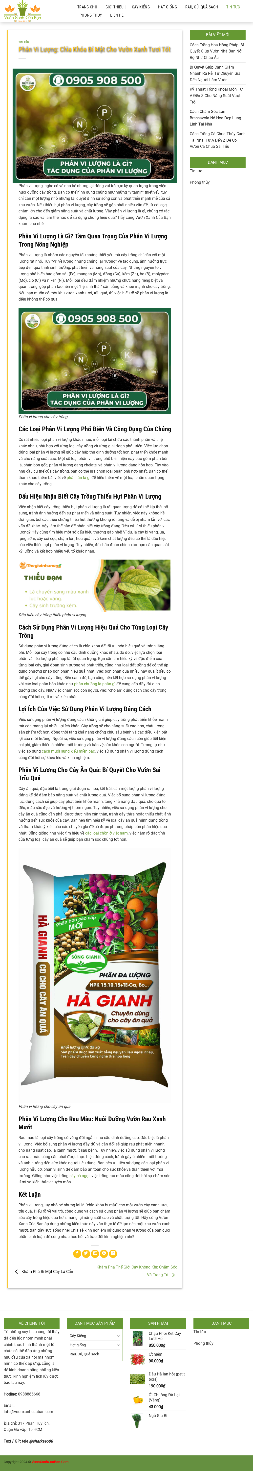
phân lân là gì (78, 477)
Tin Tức (233, 7)
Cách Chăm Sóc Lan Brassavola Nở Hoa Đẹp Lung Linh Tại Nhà (215, 118)
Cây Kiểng (141, 7)
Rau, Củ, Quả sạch (201, 7)
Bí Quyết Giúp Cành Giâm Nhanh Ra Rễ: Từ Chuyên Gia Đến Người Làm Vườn (215, 73)
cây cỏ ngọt (79, 1175)
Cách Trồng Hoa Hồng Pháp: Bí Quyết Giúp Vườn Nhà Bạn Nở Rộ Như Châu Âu (217, 51)
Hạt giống (167, 7)
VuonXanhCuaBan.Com (50, 1462)
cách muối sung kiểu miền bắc (68, 751)
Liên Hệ (117, 15)
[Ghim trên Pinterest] (104, 1254)
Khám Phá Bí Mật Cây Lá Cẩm (47, 1271)
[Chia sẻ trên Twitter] (86, 1254)
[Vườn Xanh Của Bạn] (35, 11)
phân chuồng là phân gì (94, 684)
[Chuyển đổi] (118, 1336)
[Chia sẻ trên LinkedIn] (113, 1254)
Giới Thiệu (114, 7)
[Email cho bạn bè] (95, 1254)
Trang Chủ (87, 7)
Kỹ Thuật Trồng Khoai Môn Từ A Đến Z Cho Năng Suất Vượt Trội (216, 95)
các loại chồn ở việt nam (106, 833)
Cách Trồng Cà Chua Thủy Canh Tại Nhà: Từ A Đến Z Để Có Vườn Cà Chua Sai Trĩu (218, 140)
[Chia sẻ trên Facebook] (77, 1254)
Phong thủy (91, 15)
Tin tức (196, 171)
